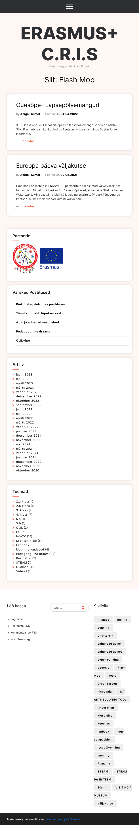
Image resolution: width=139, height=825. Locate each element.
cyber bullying (108, 659)
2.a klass (23, 501)
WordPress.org (20, 639)
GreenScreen (107, 683)
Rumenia (104, 763)
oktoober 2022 (27, 400)
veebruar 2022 (27, 427)
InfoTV (21, 536)
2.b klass (23, 506)
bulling (122, 619)
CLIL (19, 527)
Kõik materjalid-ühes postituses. (41, 304)
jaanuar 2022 (26, 431)
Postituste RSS (20, 626)
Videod (21, 571)
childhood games (110, 651)
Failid (20, 532)
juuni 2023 (24, 374)
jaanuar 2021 (26, 457)
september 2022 (28, 405)
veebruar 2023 (27, 392)
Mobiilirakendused (30, 549)
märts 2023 (25, 387)
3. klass (22, 510)
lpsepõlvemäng (109, 747)
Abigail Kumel (30, 114)
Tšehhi (102, 787)
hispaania (105, 691)
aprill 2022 (24, 418)
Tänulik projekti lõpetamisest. (39, 313)
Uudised (22, 567)
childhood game (109, 643)
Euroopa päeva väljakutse (51, 165)
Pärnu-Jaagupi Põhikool (63, 819)
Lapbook (23, 545)
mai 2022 (23, 413)
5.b (18, 523)
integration (106, 707)
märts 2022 (25, 422)
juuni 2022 (24, 409)
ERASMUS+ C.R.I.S (70, 43)
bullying (103, 627)
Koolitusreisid (26, 540)
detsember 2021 (28, 435)
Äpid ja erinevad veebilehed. (38, 322)
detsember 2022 (28, 396)
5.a (18, 519)
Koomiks (104, 723)
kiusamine (105, 715)
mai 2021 (23, 444)
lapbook (103, 731)
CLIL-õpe (23, 340)
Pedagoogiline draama (33, 331)
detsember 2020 (28, 461)
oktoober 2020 (27, 470)
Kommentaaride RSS (24, 632)
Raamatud (23, 558)
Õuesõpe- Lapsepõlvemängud (57, 104)
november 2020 (28, 466)
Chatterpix (105, 635)
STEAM (21, 562)
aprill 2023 (24, 383)
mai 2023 (23, 379)
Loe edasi (27, 141)
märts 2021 (24, 448)
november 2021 (28, 440)
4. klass (22, 514)
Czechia (103, 667)
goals (112, 675)
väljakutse (105, 803)
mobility (103, 755)
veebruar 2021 (27, 453)
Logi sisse (17, 619)
